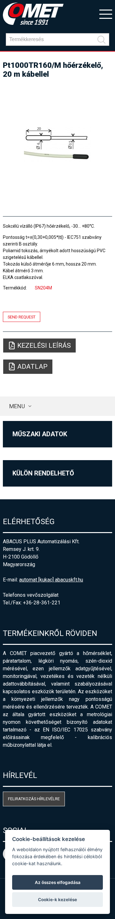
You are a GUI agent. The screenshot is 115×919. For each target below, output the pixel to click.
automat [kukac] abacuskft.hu (51, 580)
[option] (57, 144)
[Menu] (105, 14)
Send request (21, 316)
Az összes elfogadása (57, 882)
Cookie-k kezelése (57, 899)
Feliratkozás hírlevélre (34, 798)
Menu (17, 406)
